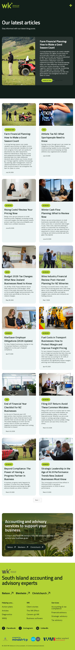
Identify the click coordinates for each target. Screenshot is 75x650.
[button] (70, 5)
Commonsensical (33, 646)
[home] (10, 5)
